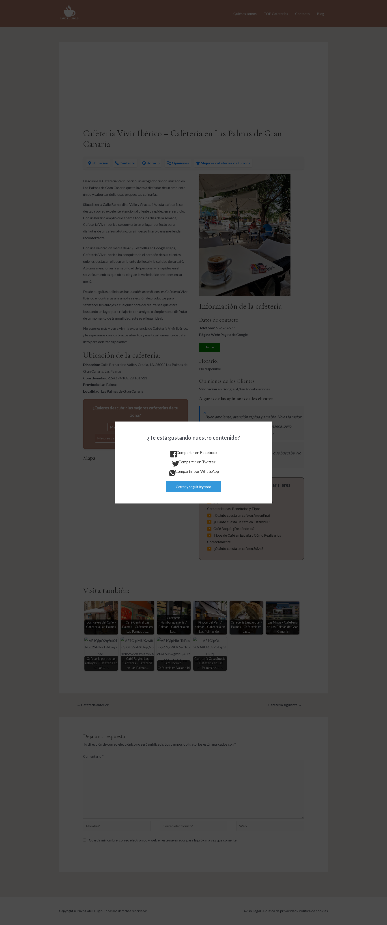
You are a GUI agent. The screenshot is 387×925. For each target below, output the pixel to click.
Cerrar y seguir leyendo (193, 486)
